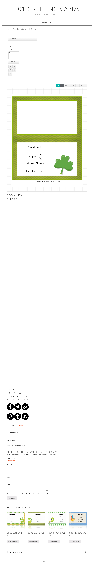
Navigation (47, 22)
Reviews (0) (14, 432)
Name (9, 477)
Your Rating (11, 458)
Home (9, 29)
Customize (12, 542)
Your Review (12, 465)
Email (9, 484)
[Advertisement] (18, 236)
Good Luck (17, 29)
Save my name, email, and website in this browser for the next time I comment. (36, 494)
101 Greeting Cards (47, 9)
